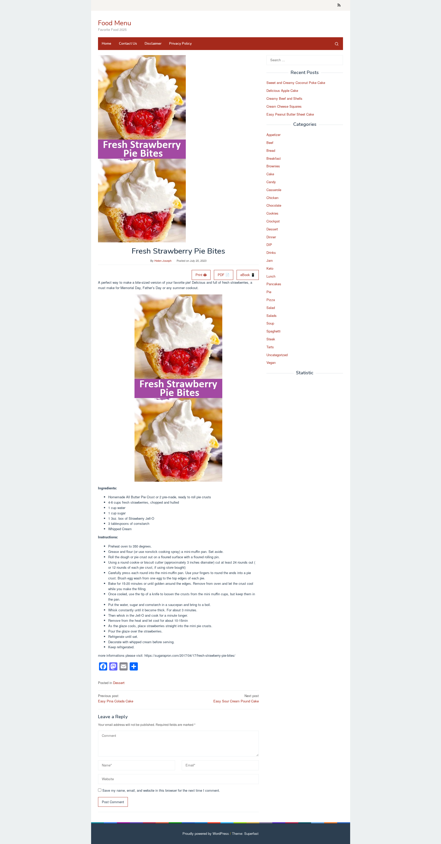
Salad (270, 307)
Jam (269, 260)
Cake (270, 174)
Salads (271, 315)
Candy (271, 182)
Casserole (273, 189)
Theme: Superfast (245, 833)
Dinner (271, 236)
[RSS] (339, 5)
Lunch (270, 276)
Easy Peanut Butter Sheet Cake (290, 114)
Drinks (271, 252)
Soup (270, 323)
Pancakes (273, 284)
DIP (269, 244)
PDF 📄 (223, 274)
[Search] (336, 43)
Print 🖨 (201, 274)
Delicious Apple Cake (282, 90)
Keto (269, 268)
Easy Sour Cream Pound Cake (236, 698)
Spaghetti (273, 331)
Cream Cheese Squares (284, 106)
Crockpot (273, 221)
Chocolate (273, 205)
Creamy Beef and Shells (284, 98)
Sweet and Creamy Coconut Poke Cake (295, 82)
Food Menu (114, 23)
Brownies (273, 166)
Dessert (119, 682)
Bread (270, 150)
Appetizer (273, 134)
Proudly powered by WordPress (205, 833)
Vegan (271, 362)
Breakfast (273, 158)
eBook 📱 (247, 274)
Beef (269, 142)
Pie (268, 292)
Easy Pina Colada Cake (115, 698)
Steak (270, 339)
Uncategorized (277, 354)
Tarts (270, 346)
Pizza (270, 299)
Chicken (272, 197)
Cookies (272, 213)
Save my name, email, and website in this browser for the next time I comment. (161, 790)
